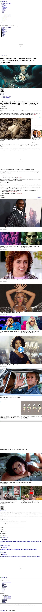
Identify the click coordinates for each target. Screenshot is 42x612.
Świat (3, 4)
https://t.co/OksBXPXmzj (12, 191)
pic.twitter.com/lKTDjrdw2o (7, 175)
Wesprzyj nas (4, 17)
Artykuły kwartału (7, 16)
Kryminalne (4, 5)
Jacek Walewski (3, 92)
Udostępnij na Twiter (5, 97)
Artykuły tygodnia (7, 596)
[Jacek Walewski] (2, 91)
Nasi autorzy (4, 18)
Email (1, 531)
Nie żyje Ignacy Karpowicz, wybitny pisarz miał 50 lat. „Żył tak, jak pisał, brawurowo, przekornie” (18, 549)
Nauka (3, 9)
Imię (1, 529)
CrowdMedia (3, 610)
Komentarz (2, 527)
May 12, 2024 (19, 177)
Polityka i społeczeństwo (6, 3)
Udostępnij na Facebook (6, 96)
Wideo (3, 11)
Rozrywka (4, 8)
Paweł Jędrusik (1, 544)
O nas (3, 12)
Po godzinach (4, 7)
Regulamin (4, 20)
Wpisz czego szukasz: (4, 25)
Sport (3, 6)
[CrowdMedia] (3, 1)
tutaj (35, 114)
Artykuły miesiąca (7, 597)
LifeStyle (3, 10)
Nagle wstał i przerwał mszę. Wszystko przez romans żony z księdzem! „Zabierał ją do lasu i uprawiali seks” (20, 556)
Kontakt (3, 19)
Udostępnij (2, 94)
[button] (21, 76)
